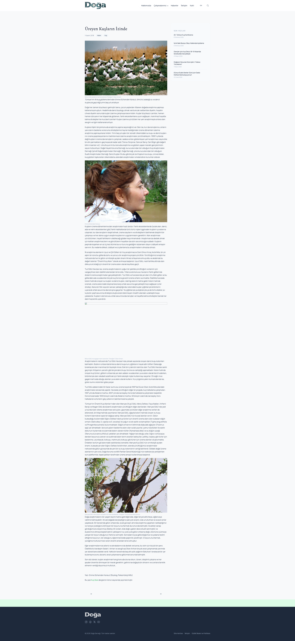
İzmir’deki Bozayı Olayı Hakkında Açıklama (189, 43)
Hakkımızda (146, 5)
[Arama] (207, 5)
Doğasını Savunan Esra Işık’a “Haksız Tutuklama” (187, 63)
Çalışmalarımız (160, 5)
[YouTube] (98, 622)
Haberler (174, 5)
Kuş (106, 35)
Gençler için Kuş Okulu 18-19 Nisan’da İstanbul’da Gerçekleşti (187, 52)
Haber (99, 35)
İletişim (184, 5)
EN (201, 5)
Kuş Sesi (94, 580)
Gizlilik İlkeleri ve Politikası (201, 633)
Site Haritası (178, 633)
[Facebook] (90, 622)
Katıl (192, 5)
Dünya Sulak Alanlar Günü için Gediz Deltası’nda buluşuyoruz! (187, 74)
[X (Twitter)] (94, 622)
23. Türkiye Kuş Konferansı (183, 35)
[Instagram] (86, 622)
